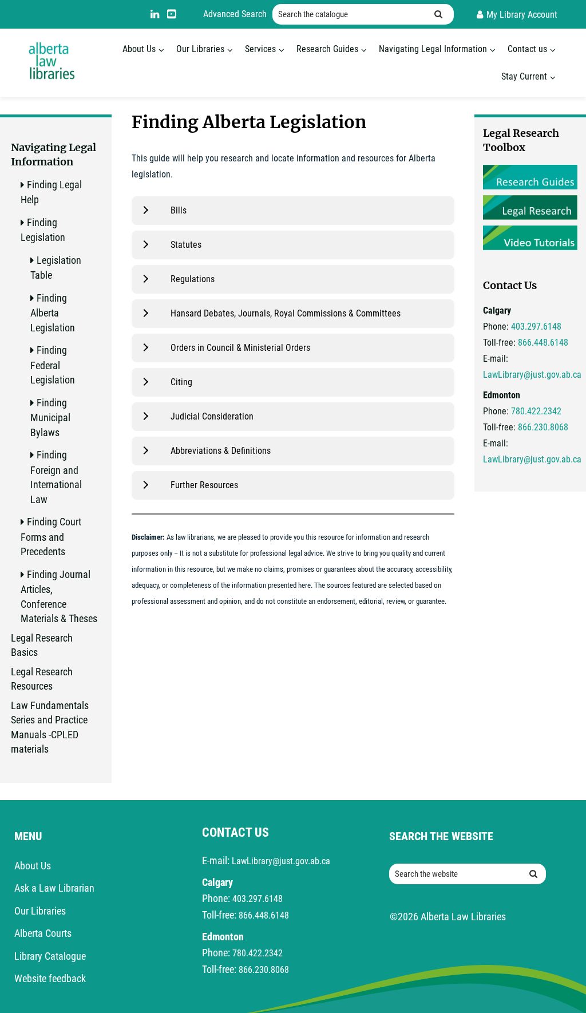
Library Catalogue (50, 956)
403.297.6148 (536, 326)
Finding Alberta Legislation (52, 313)
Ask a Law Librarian (54, 888)
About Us (139, 48)
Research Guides (327, 48)
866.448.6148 (543, 342)
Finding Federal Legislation (52, 365)
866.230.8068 (543, 427)
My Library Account (521, 14)
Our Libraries (200, 48)
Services (260, 48)
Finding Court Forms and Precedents (51, 536)
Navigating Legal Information (433, 48)
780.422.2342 (536, 411)
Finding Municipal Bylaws (50, 417)
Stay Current (524, 76)
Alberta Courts (43, 933)
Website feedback (50, 978)
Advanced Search (235, 14)
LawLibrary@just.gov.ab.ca (532, 374)
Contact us (527, 48)
